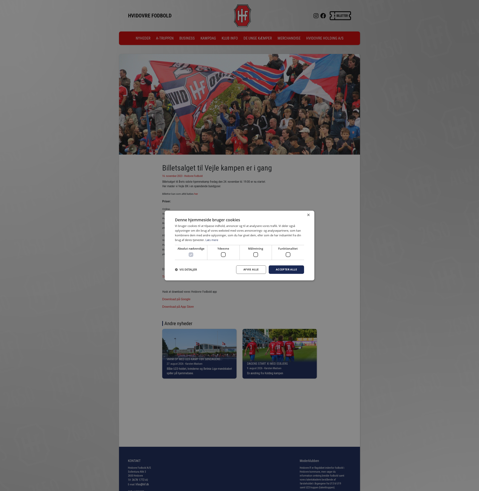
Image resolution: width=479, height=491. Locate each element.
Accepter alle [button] (286, 269)
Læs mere (211, 240)
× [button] (308, 215)
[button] (186, 269)
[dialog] (239, 245)
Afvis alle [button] (251, 269)
